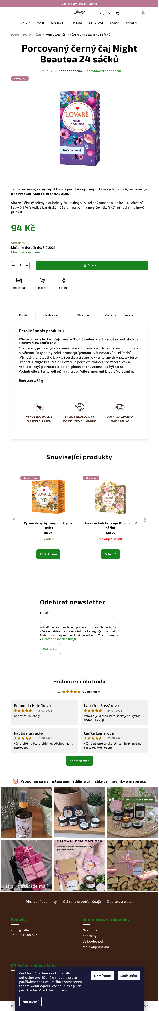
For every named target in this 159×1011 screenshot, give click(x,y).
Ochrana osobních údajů (82, 901)
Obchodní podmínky (41, 901)
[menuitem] (109, 13)
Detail (108, 554)
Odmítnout (102, 976)
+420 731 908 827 (24, 935)
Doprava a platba (120, 901)
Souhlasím (128, 976)
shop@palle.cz (22, 930)
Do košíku (94, 265)
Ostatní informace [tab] (119, 315)
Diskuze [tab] (83, 315)
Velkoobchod (93, 941)
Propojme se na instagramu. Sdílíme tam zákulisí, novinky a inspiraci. (83, 781)
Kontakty (89, 936)
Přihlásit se (50, 649)
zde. (65, 990)
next (145, 520)
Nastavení (30, 1002)
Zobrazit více (79, 761)
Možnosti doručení (25, 252)
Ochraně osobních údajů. (59, 639)
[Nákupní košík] (117, 13)
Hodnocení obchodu (79, 681)
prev (14, 520)
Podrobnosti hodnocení (103, 71)
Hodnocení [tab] (52, 315)
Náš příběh (91, 930)
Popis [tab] (23, 315)
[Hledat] (102, 13)
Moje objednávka (96, 947)
